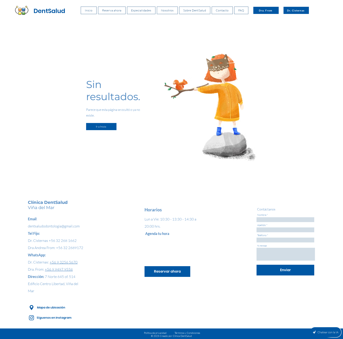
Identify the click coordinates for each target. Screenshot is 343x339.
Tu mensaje (262, 246)
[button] (141, 10)
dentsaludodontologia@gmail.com (54, 226)
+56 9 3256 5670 (64, 262)
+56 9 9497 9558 (59, 269)
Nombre (261, 215)
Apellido (261, 225)
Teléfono (262, 235)
